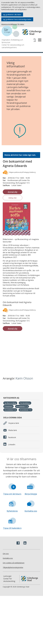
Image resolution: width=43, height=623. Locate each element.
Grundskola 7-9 (25, 410)
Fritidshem (8, 406)
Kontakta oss (31, 511)
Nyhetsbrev (12, 511)
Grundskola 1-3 (22, 406)
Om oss (6, 553)
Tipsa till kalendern (12, 528)
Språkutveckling (10, 403)
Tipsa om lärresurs (12, 493)
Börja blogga (31, 493)
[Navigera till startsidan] (12, 31)
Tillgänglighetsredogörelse (13, 567)
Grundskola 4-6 (10, 410)
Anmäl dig (12, 192)
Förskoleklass (25, 403)
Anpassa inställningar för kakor (12, 24)
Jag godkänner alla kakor (12, 14)
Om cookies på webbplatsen (13, 563)
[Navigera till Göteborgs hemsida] (32, 32)
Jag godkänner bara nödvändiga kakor (17, 19)
